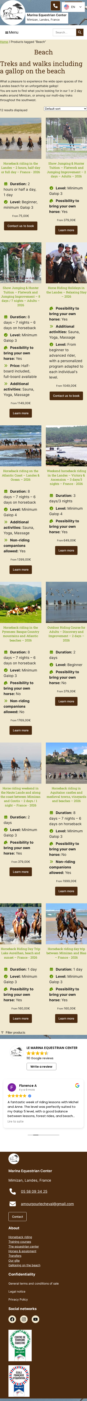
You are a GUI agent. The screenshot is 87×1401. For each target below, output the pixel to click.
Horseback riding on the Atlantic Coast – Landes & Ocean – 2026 (20, 475)
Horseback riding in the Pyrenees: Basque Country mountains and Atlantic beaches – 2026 (20, 633)
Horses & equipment (22, 1251)
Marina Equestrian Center (47, 15)
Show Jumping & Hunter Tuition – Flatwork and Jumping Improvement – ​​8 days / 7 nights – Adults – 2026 (20, 296)
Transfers (14, 1255)
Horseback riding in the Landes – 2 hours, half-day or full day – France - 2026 (20, 167)
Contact (17, 1216)
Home (4, 42)
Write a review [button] (41, 1067)
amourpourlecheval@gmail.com (47, 1204)
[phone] (12, 1191)
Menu (13, 32)
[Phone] (55, 6)
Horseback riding (20, 1237)
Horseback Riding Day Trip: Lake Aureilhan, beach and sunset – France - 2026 (21, 953)
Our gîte (14, 1260)
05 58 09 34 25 (34, 1191)
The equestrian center (23, 1246)
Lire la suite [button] (16, 1122)
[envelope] (12, 1204)
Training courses (19, 1241)
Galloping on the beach (24, 1265)
